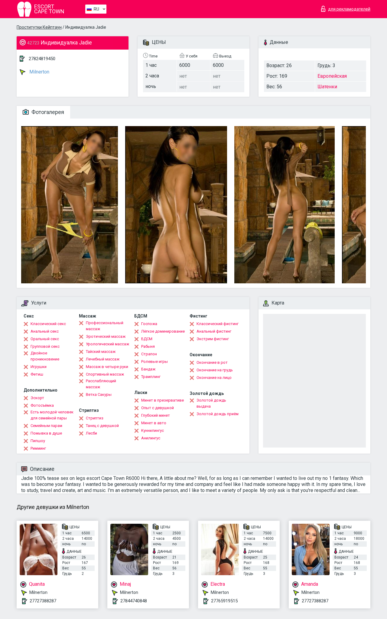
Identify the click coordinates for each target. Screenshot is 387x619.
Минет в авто (153, 423)
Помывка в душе (46, 433)
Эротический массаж (105, 336)
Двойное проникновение (45, 356)
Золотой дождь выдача (211, 403)
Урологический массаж (107, 344)
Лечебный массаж (102, 359)
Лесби (91, 433)
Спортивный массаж (105, 374)
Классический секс (48, 323)
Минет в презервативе (162, 400)
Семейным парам (46, 425)
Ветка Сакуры (99, 394)
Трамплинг (151, 376)
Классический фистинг (218, 323)
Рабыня (148, 346)
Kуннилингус (152, 430)
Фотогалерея (47, 112)
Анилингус (150, 438)
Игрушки (39, 366)
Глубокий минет (155, 415)
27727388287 (43, 601)
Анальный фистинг (214, 331)
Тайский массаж (100, 351)
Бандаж (148, 369)
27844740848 (133, 601)
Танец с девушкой (102, 425)
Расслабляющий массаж (101, 384)
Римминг (38, 448)
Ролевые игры (154, 361)
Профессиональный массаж (104, 326)
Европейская (332, 76)
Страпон (149, 354)
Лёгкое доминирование (163, 331)
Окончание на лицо (214, 377)
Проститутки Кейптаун (39, 27)
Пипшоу (38, 440)
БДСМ (146, 339)
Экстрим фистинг (213, 339)
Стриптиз (94, 418)
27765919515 (224, 601)
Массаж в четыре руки (107, 366)
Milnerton (38, 72)
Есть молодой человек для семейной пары (52, 415)
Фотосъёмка (42, 405)
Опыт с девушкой (157, 408)
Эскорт (37, 398)
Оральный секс (45, 339)
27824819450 (42, 58)
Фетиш (37, 374)
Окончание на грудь (215, 370)
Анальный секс (45, 331)
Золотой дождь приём (218, 414)
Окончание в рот (212, 362)
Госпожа (149, 323)
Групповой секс (45, 346)
